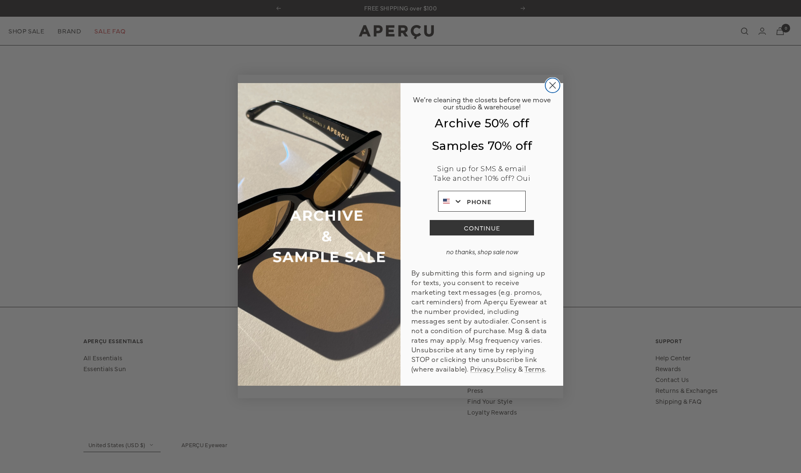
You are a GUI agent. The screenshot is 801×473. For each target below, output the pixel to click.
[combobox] (450, 201)
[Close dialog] (552, 85)
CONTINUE (482, 227)
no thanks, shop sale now (482, 251)
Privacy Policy (493, 368)
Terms (534, 368)
